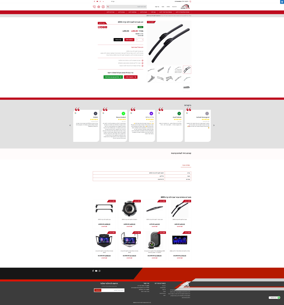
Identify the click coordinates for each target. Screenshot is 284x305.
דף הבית (174, 7)
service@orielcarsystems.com (138, 287)
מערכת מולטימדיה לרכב (182, 12)
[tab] (186, 165)
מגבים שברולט (174, 15)
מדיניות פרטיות (163, 293)
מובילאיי (153, 12)
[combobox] (139, 39)
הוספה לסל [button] (98, 226)
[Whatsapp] (106, 27)
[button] (282, 2)
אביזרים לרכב (110, 12)
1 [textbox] (142, 40)
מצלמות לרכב (132, 12)
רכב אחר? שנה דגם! (137, 47)
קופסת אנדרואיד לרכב (165, 12)
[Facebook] (99, 27)
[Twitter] (101, 27)
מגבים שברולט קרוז (165, 15)
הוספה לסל (129, 40)
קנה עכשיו (118, 40)
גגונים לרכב (121, 12)
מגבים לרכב (143, 12)
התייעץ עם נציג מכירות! (112, 77)
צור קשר (157, 7)
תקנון (164, 295)
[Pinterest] (104, 27)
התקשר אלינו (130, 77)
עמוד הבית (188, 15)
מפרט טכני (186, 165)
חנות (163, 7)
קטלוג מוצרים (163, 287)
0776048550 (178, 1)
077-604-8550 (141, 285)
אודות (168, 7)
